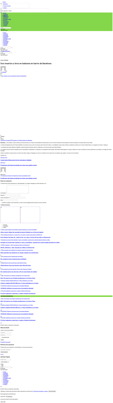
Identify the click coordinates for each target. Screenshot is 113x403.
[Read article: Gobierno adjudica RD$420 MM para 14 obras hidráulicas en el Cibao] (56, 305)
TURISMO (5, 24)
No (4, 401)
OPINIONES (6, 21)
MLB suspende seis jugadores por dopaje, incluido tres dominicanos (19, 252)
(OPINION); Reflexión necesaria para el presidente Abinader (17, 288)
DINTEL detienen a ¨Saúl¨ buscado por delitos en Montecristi (17, 247)
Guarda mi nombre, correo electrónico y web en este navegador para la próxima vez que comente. (24, 202)
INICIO (4, 13)
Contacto (5, 25)
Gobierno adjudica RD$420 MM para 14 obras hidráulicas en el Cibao (19, 283)
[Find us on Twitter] (1, 386)
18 (1, 310)
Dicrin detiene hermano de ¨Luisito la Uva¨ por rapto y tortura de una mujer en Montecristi (25, 237)
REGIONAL (5, 15)
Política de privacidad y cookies (40, 391)
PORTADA (5, 14)
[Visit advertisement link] (24, 13)
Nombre (3, 195)
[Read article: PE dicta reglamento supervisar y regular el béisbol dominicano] (56, 317)
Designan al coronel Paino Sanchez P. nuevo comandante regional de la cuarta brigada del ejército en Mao (30, 242)
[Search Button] (11, 367)
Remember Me (5, 337)
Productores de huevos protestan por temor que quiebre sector (19, 178)
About (4, 2)
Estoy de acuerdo (52, 391)
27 (1, 322)
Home (2, 60)
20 (1, 316)
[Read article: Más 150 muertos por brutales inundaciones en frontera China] (56, 298)
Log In (2, 354)
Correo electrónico (5, 197)
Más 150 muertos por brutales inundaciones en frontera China (18, 278)
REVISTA (5, 20)
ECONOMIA (5, 16)
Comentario (3, 193)
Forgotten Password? (5, 342)
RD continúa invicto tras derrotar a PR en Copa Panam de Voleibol (19, 271)
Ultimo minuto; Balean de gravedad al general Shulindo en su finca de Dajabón (22, 232)
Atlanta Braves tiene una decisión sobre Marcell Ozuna (16, 265)
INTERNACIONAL (7, 19)
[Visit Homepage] (15, 7)
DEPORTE (5, 18)
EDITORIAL (5, 23)
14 (1, 303)
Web (2, 200)
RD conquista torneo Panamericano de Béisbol (13, 259)
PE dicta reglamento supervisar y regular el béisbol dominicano (18, 293)
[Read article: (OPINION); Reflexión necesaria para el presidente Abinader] (56, 311)
